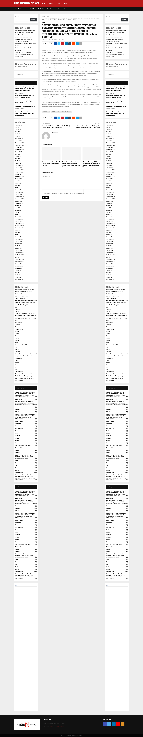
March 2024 (18, 190)
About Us (52, 8)
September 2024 (19, 176)
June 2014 (18, 270)
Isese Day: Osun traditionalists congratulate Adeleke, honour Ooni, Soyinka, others (24, 54)
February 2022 (19, 239)
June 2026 (18, 129)
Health (17, 340)
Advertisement (59, 8)
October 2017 (18, 248)
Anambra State (46, 111)
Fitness (50, 3)
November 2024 (19, 172)
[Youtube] (118, 724)
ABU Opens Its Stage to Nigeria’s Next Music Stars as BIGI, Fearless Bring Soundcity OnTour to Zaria (25, 32)
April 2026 (18, 134)
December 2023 (19, 196)
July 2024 (17, 181)
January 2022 (18, 241)
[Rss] (122, 724)
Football (17, 336)
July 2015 (17, 257)
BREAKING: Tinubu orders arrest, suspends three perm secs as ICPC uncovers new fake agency (24, 39)
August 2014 (18, 268)
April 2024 (18, 187)
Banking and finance (20, 298)
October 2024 (18, 174)
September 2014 (19, 266)
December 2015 (19, 252)
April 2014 (18, 275)
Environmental (19, 329)
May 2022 (17, 232)
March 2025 (18, 163)
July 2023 (17, 208)
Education (17, 324)
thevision (45, 39)
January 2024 (18, 194)
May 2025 (17, 158)
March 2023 (18, 216)
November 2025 (19, 145)
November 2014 (19, 261)
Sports (17, 362)
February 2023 (19, 219)
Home (44, 3)
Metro (16, 342)
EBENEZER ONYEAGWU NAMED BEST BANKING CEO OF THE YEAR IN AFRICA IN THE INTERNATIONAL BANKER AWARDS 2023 (25, 515)
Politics (17, 349)
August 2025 (18, 152)
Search (17, 17)
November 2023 (19, 199)
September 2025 (19, 149)
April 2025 (18, 161)
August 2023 (18, 205)
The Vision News (26, 3)
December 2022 (19, 223)
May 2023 (17, 212)
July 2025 (17, 154)
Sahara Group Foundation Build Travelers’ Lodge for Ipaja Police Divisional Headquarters (26, 356)
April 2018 (18, 246)
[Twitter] (109, 724)
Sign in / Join (41, 8)
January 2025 (18, 167)
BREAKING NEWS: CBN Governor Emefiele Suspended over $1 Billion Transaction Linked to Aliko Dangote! (26, 303)
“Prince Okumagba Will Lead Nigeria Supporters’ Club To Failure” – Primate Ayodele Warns (91, 164)
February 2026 (19, 138)
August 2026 (18, 125)
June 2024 (18, 183)
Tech (58, 3)
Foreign (17, 338)
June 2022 (18, 230)
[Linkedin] (114, 724)
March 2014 (18, 277)
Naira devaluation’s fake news (23, 345)
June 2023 (18, 210)
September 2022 (19, 228)
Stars (16, 365)
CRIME (17, 311)
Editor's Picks (18, 322)
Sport (16, 360)
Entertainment (19, 327)
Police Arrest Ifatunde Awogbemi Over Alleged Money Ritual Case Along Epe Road (71, 164)
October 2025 (18, 147)
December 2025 (19, 143)
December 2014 (19, 259)
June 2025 (18, 156)
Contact (66, 8)
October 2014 (18, 263)
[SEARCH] (35, 74)
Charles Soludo (55, 111)
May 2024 (17, 185)
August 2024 (18, 178)
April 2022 (18, 234)
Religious (17, 351)
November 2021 (19, 243)
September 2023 (19, 203)
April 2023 (18, 214)
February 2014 (19, 279)
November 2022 (19, 225)
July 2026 (17, 127)
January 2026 (18, 140)
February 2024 (19, 192)
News (43, 22)
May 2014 (17, 272)
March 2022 (18, 237)
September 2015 (19, 255)
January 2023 (18, 221)
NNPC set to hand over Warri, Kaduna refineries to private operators (51, 163)
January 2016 (18, 250)
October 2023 (18, 201)
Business (17, 309)
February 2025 (19, 165)
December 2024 (19, 169)
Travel (66, 3)
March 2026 (18, 136)
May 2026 (17, 131)
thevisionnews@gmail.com (56, 726)
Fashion (17, 331)
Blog (48, 8)
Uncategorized (19, 371)
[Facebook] (105, 724)
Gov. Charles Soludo (66, 111)
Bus (16, 307)
